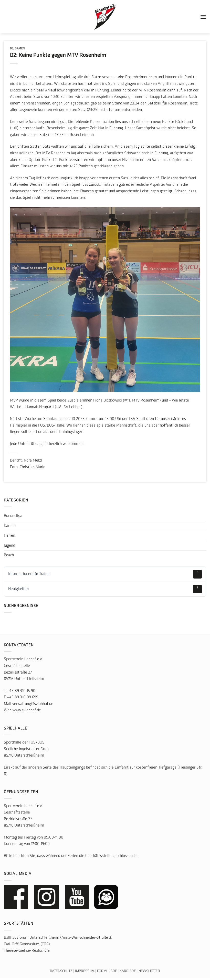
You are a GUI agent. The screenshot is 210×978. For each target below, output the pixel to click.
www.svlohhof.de (27, 710)
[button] (203, 16)
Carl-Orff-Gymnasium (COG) (27, 944)
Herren (9, 536)
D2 (11, 48)
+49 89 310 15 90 (21, 691)
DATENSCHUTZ (61, 971)
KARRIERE (128, 971)
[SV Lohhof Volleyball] (105, 16)
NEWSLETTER (149, 971)
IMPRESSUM (84, 971)
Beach (9, 555)
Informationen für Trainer (103, 573)
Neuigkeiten (103, 588)
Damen (20, 48)
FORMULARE (107, 971)
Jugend (9, 546)
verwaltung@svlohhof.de (32, 704)
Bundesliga (13, 516)
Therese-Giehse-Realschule (27, 951)
